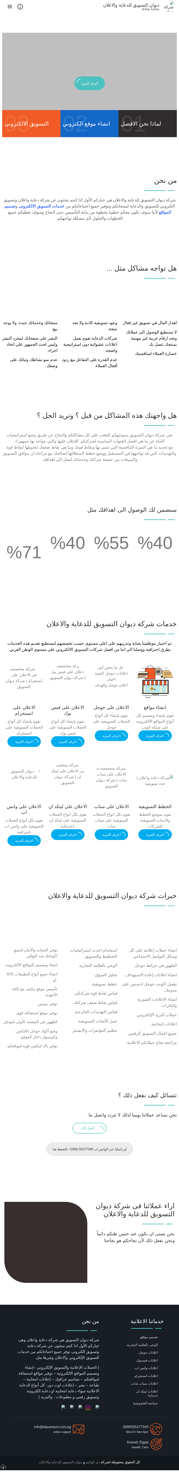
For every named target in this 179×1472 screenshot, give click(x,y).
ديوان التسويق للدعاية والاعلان (60, 1462)
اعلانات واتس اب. (146, 1368)
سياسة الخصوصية (145, 1403)
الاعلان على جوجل (111, 707)
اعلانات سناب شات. (144, 1383)
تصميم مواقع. (148, 1337)
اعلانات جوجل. (148, 1352)
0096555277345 (135, 1427)
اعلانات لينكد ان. (146, 1391)
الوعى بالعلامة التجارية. (142, 1345)
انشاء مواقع (155, 707)
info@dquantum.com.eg (52, 1427)
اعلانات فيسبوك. (146, 1360)
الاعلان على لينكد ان (67, 806)
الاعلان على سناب (111, 806)
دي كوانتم (92, 1462)
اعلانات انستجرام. (146, 1376)
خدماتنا (153, 1395)
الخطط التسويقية (155, 806)
